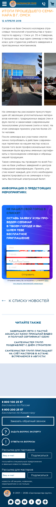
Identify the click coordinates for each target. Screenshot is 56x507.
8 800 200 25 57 (12, 409)
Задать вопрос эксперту (26, 432)
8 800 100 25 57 (12, 401)
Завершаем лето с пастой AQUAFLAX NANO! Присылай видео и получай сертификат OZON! (28, 334)
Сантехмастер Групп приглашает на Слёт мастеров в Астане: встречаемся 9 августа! (28, 353)
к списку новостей (29, 301)
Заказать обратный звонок (28, 421)
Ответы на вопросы (23, 442)
